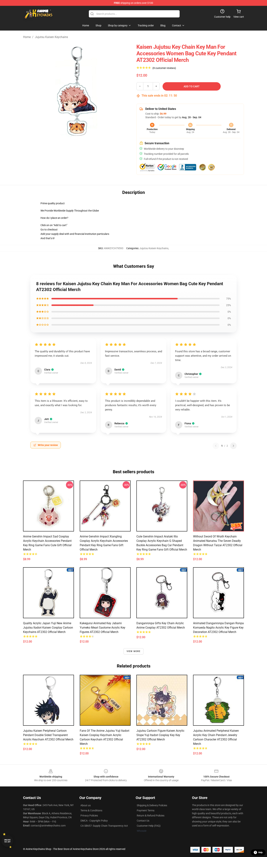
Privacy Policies (89, 815)
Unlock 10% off (7, 841)
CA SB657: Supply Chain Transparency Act (104, 825)
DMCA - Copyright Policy (94, 820)
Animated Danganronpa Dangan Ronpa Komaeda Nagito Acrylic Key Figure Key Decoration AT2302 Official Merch (218, 627)
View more (134, 651)
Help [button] (260, 852)
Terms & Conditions (91, 810)
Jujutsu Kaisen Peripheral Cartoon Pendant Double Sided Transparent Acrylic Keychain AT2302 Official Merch (48, 735)
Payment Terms (145, 810)
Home (27, 37)
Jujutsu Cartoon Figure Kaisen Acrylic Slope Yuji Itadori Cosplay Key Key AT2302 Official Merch (160, 735)
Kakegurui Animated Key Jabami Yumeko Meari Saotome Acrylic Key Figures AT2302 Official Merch (102, 627)
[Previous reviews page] (216, 446)
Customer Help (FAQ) (149, 825)
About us (85, 805)
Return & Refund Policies (150, 815)
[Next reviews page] (233, 446)
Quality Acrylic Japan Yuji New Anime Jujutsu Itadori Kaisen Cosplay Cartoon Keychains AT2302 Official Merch (48, 627)
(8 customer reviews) (164, 68)
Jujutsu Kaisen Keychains (51, 37)
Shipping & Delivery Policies (152, 805)
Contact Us (143, 820)
